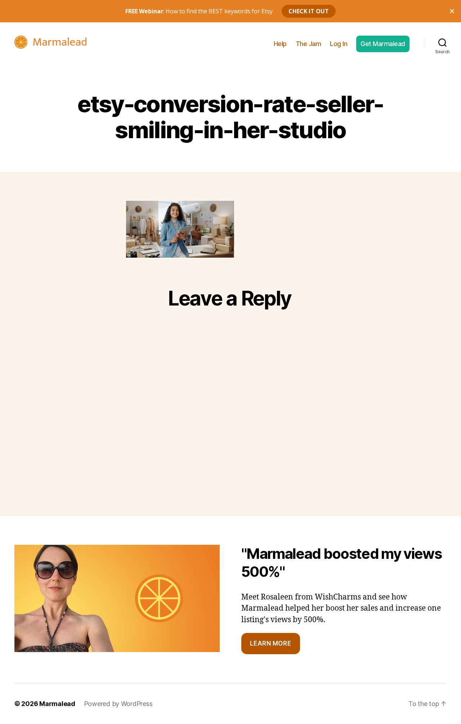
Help (280, 43)
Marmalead (57, 703)
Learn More (270, 643)
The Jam (308, 43)
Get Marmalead (383, 43)
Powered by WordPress (118, 703)
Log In (338, 43)
